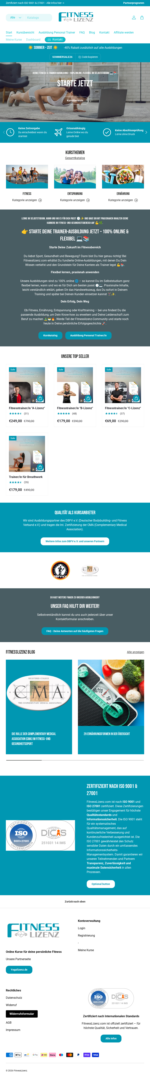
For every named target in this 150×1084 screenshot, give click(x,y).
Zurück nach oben (75, 901)
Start (9, 32)
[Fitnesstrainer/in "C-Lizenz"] (123, 385)
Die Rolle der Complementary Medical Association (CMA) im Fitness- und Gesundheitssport (34, 739)
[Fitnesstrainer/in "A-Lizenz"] (27, 385)
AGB (9, 1022)
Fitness (27, 194)
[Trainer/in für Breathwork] (27, 454)
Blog (92, 32)
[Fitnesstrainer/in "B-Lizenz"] (75, 385)
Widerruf (11, 1005)
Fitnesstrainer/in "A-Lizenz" (27, 408)
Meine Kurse (14, 39)
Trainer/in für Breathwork (26, 477)
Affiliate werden (124, 32)
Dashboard (33, 39)
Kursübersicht (25, 32)
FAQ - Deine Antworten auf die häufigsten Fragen (74, 631)
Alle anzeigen (135, 652)
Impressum (13, 1030)
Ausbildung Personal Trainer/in (88, 335)
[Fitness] (27, 176)
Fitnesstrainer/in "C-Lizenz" (123, 408)
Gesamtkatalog (75, 158)
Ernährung (123, 194)
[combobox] (29, 17)
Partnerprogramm (133, 3)
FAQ (82, 32)
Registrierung (86, 935)
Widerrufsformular (22, 1014)
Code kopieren (90, 56)
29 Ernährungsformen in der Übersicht (107, 734)
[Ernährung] (123, 176)
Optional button (101, 884)
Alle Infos (111, 1038)
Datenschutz (14, 997)
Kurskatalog (50, 335)
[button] (142, 18)
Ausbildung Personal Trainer (57, 32)
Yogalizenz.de (19, 969)
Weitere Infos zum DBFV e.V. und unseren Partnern (75, 541)
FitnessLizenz (20, 1070)
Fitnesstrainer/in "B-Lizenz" (75, 408)
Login (81, 928)
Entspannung (75, 194)
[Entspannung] (75, 176)
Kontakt (104, 32)
